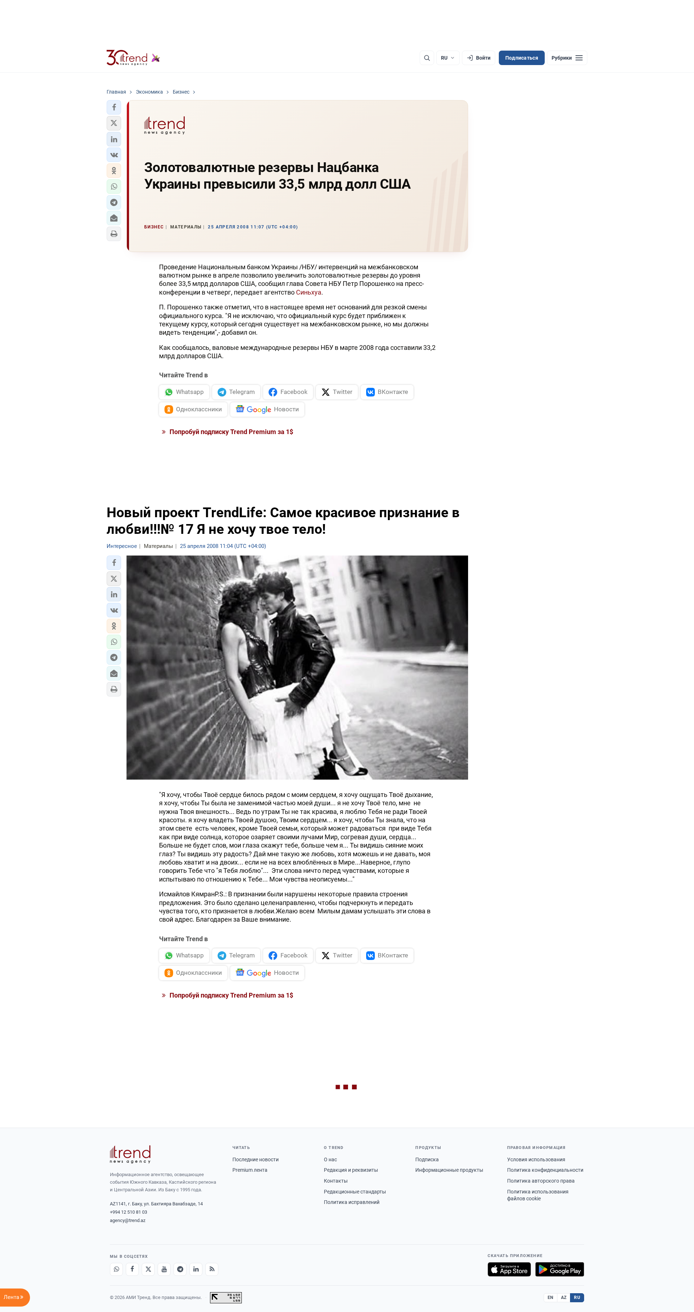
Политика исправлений (352, 1202)
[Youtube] (164, 1269)
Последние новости (255, 1159)
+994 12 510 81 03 (128, 1212)
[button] (114, 107)
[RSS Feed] (211, 1269)
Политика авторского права (541, 1181)
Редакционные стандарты (355, 1192)
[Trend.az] (133, 58)
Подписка (427, 1159)
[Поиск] (427, 58)
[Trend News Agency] (130, 1154)
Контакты (336, 1181)
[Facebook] (132, 1269)
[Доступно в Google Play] (559, 1269)
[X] (148, 1269)
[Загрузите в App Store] (509, 1269)
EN (550, 1297)
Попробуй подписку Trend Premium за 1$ (230, 432)
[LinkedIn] (195, 1269)
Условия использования (536, 1159)
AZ (564, 1297)
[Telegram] (180, 1269)
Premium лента (249, 1170)
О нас (330, 1159)
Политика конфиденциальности (545, 1170)
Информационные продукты (449, 1170)
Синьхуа (308, 292)
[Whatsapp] (116, 1269)
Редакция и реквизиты (351, 1170)
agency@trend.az (127, 1220)
